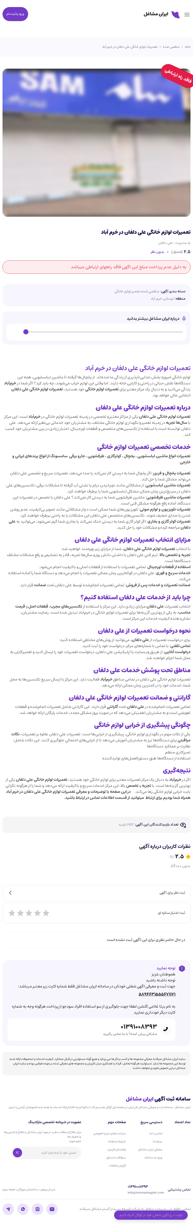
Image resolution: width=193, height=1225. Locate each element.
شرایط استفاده (117, 1141)
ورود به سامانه (153, 1157)
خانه (187, 47)
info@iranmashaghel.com (146, 1193)
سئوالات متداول (116, 1157)
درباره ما (157, 1141)
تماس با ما (155, 1133)
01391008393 (139, 1027)
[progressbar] (104, 332)
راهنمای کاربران (116, 1149)
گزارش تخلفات (117, 1165)
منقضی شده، (149, 291)
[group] (96, 332)
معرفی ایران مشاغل (150, 1149)
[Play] (16, 332)
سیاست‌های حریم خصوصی (109, 1133)
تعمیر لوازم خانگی (127, 291)
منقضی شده (171, 47)
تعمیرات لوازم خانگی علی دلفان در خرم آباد (130, 47)
